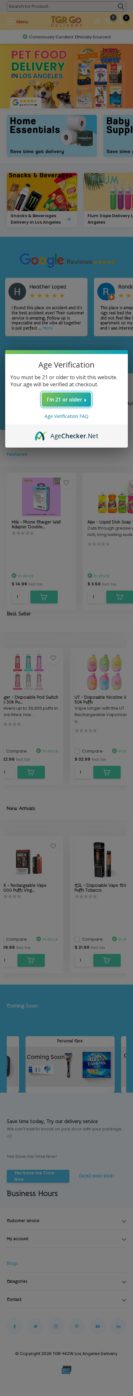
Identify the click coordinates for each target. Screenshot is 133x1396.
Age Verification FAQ (66, 416)
